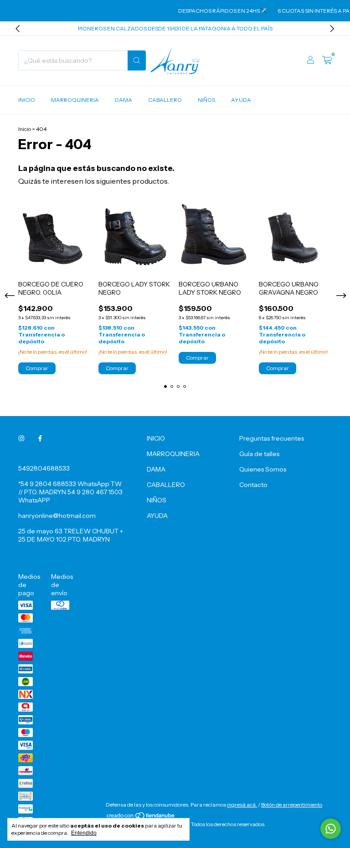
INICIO (26, 99)
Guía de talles (259, 454)
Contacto (253, 485)
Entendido (84, 833)
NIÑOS (206, 99)
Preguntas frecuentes (271, 438)
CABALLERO (165, 99)
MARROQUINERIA (75, 99)
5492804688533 (44, 468)
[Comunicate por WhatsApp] (330, 828)
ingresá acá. (242, 804)
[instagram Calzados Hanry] (21, 438)
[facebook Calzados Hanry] (40, 438)
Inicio (24, 128)
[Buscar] (137, 60)
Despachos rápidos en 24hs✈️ (217, 10)
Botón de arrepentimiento (291, 804)
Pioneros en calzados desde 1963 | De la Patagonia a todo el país (175, 28)
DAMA (123, 99)
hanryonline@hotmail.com (57, 516)
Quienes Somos (262, 469)
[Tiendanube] (141, 817)
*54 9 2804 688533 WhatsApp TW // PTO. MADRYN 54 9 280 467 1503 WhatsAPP (70, 492)
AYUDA (241, 99)
